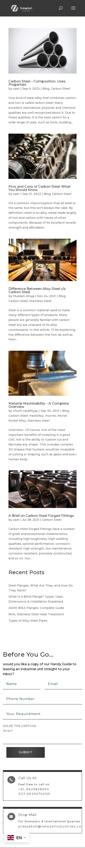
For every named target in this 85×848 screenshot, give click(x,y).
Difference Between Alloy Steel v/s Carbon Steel (37, 290)
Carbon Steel (60, 88)
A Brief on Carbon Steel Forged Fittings (41, 516)
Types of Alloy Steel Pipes (27, 620)
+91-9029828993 (33, 789)
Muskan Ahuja (23, 296)
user (16, 88)
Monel (62, 416)
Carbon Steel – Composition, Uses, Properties (37, 83)
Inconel (50, 416)
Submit (25, 752)
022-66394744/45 (34, 794)
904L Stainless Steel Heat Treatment (36, 614)
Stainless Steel (40, 301)
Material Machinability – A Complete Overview (38, 405)
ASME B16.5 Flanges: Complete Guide (36, 608)
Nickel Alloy (17, 420)
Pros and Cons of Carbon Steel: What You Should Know (39, 188)
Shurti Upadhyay (25, 411)
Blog (45, 88)
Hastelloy (36, 416)
